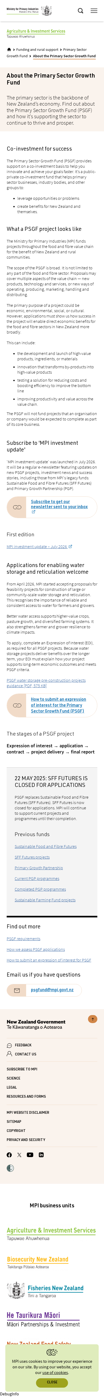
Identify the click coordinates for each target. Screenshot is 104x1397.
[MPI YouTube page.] (30, 1156)
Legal (12, 1088)
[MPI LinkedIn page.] (41, 1155)
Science (13, 1079)
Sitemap (14, 1122)
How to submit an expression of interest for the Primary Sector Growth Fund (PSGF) (58, 706)
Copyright (16, 1131)
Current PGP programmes (37, 878)
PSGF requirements (23, 938)
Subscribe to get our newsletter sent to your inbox (59, 505)
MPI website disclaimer (28, 1113)
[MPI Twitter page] (19, 1156)
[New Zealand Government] (52, 1025)
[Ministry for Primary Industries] (29, 11)
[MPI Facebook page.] (9, 1155)
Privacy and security (26, 1140)
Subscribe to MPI (22, 1069)
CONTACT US (25, 1055)
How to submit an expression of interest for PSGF (49, 960)
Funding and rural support (37, 49)
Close (52, 1382)
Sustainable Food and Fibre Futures (46, 846)
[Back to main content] (92, 1019)
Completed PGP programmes (40, 889)
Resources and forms (26, 1097)
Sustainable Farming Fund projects (45, 899)
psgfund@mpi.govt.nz (52, 990)
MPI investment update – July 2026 (37, 546)
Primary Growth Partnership (39, 867)
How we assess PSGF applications (36, 949)
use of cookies (55, 1373)
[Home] (9, 49)
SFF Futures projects (32, 857)
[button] (10, 1169)
